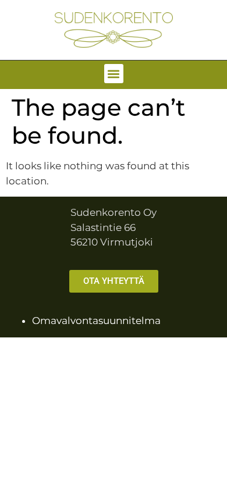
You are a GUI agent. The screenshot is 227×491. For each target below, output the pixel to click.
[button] (113, 73)
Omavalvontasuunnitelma (96, 320)
